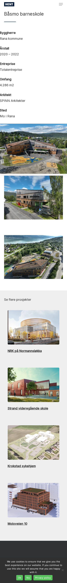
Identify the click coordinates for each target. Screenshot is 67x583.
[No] (62, 570)
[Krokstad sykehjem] (33, 447)
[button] (61, 4)
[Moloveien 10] (33, 505)
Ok (19, 577)
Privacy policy (43, 577)
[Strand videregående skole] (33, 389)
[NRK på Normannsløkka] (33, 332)
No (28, 577)
